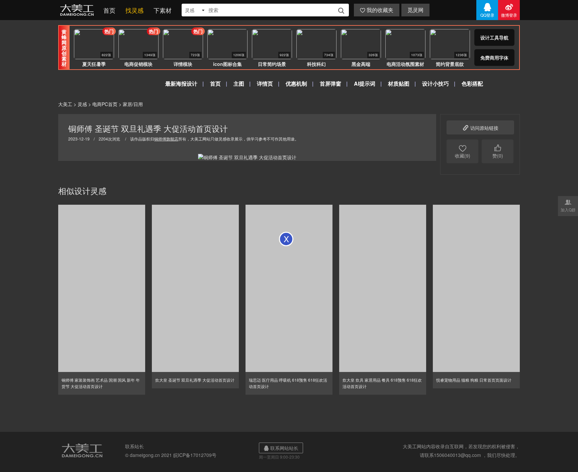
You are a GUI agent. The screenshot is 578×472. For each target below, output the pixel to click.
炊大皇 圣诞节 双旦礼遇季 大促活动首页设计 (194, 380)
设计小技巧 (435, 83)
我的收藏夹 (376, 10)
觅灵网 (415, 10)
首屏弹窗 (330, 83)
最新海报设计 (181, 83)
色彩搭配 (472, 83)
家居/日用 (133, 104)
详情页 (265, 83)
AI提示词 (364, 83)
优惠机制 (296, 83)
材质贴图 (398, 83)
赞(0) (497, 151)
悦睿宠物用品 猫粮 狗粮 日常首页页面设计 (473, 380)
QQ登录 (487, 10)
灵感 (82, 104)
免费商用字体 (494, 57)
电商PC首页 (104, 104)
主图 (238, 83)
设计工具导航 (494, 37)
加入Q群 (568, 205)
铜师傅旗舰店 (166, 138)
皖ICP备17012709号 (194, 455)
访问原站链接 (480, 127)
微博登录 (509, 10)
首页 (109, 10)
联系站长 (134, 446)
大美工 (78, 10)
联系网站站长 (281, 448)
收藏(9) (462, 151)
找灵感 (134, 10)
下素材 (163, 10)
